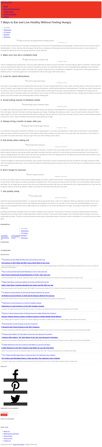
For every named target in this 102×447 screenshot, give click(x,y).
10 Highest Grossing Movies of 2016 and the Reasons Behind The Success (27, 296)
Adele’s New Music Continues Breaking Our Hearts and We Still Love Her (27, 285)
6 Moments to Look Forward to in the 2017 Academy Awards (22, 306)
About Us (7, 431)
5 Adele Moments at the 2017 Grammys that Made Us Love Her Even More (27, 348)
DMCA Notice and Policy (11, 434)
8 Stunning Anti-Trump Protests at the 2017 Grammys (20, 327)
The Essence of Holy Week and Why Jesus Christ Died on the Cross (25, 263)
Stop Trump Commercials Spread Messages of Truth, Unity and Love (25, 275)
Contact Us (7, 441)
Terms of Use (8, 438)
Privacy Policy (8, 436)
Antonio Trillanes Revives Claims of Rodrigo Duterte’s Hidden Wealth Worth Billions (31, 316)
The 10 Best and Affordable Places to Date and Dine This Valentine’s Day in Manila (30, 358)
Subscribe (3, 414)
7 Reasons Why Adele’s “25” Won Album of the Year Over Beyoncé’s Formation (29, 337)
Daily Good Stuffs (6, 2)
